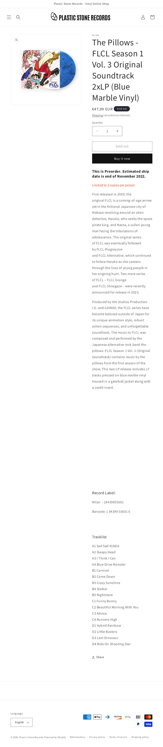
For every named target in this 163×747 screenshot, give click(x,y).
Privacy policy (97, 737)
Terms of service (118, 737)
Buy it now (122, 159)
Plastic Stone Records (31, 737)
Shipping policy (140, 737)
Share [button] (100, 657)
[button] (9, 17)
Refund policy (77, 737)
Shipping (97, 115)
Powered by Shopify (55, 737)
